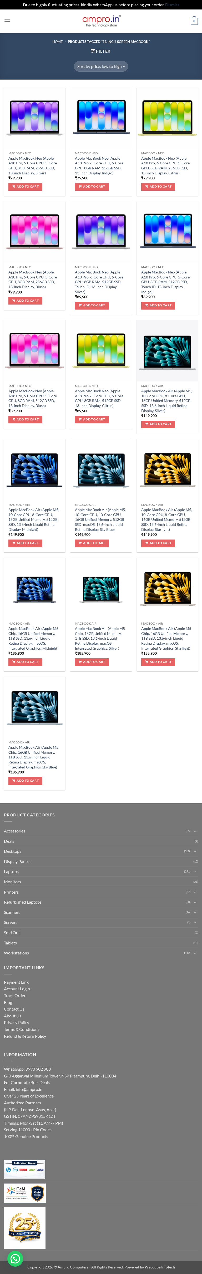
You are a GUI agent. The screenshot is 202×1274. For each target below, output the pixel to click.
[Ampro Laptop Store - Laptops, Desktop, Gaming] (101, 21)
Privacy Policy (16, 1022)
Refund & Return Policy (25, 1035)
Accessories (14, 830)
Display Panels (17, 861)
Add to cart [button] (28, 186)
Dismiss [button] (172, 4)
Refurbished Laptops (23, 901)
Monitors (12, 881)
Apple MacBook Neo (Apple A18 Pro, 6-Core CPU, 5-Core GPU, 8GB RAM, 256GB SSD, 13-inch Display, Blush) (32, 279)
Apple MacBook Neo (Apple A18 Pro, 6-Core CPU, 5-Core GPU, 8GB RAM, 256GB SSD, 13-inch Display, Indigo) (99, 165)
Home (57, 42)
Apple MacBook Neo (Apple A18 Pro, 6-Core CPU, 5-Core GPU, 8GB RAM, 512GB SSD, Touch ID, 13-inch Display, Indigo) (165, 282)
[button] (7, 21)
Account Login (17, 988)
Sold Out (12, 932)
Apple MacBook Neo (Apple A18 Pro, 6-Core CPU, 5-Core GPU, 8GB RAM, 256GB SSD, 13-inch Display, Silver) (32, 165)
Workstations (16, 952)
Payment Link (16, 981)
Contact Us (14, 1008)
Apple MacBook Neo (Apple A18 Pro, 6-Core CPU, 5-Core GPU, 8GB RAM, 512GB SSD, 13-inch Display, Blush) (32, 398)
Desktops (12, 851)
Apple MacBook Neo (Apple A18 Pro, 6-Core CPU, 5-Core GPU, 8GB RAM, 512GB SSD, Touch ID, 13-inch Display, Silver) (99, 282)
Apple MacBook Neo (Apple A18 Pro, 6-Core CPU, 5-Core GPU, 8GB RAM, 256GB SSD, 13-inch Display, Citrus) (165, 165)
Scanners (12, 912)
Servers (10, 922)
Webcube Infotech (160, 1267)
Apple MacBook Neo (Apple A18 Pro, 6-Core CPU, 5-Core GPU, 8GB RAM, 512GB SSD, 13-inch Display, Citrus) (99, 398)
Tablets (10, 942)
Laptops (11, 871)
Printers (11, 891)
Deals (9, 841)
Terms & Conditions (21, 1029)
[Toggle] (195, 831)
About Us (12, 1015)
